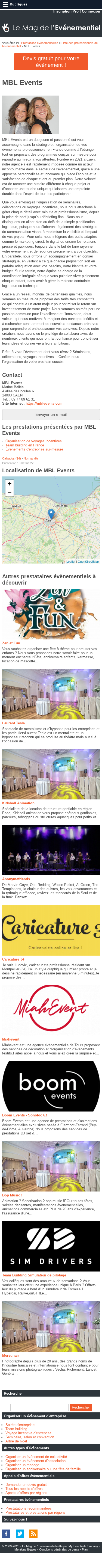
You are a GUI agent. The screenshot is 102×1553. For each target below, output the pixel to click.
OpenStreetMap (88, 561)
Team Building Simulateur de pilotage (34, 1275)
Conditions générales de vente (59, 1549)
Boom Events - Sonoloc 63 (24, 1115)
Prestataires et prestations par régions (35, 1512)
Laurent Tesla (13, 723)
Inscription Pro (66, 11)
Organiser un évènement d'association (35, 1461)
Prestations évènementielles (39, 43)
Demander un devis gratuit (26, 1485)
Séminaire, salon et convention (29, 1437)
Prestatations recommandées (28, 1508)
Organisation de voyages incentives (33, 441)
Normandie (31, 458)
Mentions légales (25, 1549)
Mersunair (10, 1355)
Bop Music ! (12, 1195)
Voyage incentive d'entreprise (28, 1433)
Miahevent (10, 1039)
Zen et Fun (11, 643)
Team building (16, 1429)
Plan (85, 1549)
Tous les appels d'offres (24, 1489)
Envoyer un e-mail (51, 414)
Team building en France (24, 445)
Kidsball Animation (18, 803)
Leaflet (70, 561)
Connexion (91, 11)
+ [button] (9, 483)
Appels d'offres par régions (26, 1493)
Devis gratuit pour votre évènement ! (51, 61)
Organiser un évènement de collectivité (36, 1457)
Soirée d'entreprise (20, 1425)
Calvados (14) (11, 458)
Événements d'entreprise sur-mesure (34, 449)
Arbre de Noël (16, 1441)
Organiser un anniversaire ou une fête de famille (43, 1469)
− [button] (9, 492)
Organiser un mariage (22, 1465)
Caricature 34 (13, 959)
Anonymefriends (16, 879)
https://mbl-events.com (44, 403)
